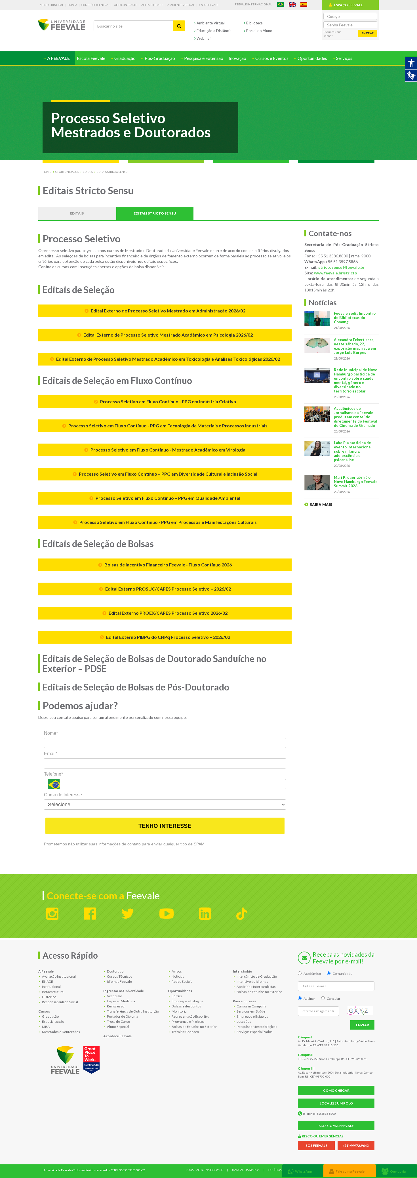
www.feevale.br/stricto (335, 272)
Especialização (52, 1021)
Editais (88, 171)
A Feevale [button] (58, 58)
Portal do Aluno (258, 30)
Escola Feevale (91, 58)
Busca (72, 5)
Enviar (362, 1025)
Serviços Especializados (254, 1032)
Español (303, 4)
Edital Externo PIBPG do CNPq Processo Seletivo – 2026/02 (167, 637)
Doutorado (114, 971)
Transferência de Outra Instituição (132, 1011)
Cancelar (333, 998)
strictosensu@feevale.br (341, 267)
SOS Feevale (209, 5)
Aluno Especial (117, 1026)
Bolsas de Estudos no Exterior (194, 1026)
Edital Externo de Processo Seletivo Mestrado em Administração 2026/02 (167, 310)
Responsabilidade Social (59, 1002)
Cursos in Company (251, 1006)
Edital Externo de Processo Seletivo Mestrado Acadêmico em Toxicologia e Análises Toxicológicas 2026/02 (167, 359)
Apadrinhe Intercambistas (256, 986)
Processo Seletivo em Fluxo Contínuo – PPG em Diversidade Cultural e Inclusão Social (167, 473)
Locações (243, 1021)
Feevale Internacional (253, 4)
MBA (45, 1026)
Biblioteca (254, 23)
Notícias (177, 976)
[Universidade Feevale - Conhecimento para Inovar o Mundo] (76, 1059)
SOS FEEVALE (316, 1145)
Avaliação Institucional (58, 976)
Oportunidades (67, 171)
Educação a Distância (213, 30)
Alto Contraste (125, 5)
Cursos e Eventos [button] (271, 58)
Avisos (176, 971)
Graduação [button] (124, 58)
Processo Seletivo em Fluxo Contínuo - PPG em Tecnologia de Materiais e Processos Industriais (168, 425)
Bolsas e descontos (186, 1006)
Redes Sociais (181, 981)
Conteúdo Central (95, 5)
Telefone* (53, 774)
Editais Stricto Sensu (112, 171)
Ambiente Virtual (181, 5)
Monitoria (179, 1011)
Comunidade (342, 973)
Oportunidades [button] (312, 58)
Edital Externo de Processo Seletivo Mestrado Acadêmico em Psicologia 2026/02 (168, 334)
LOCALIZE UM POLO (336, 1103)
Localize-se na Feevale (204, 1169)
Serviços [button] (343, 58)
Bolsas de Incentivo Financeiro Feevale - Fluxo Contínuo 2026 (168, 564)
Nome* (51, 733)
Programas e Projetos (188, 1021)
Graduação (50, 1016)
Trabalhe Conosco (185, 1032)
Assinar (309, 998)
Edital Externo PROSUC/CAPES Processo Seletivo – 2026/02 (167, 588)
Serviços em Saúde (250, 1011)
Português (280, 4)
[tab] (302, 1170)
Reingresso (115, 1006)
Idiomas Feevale (119, 981)
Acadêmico (312, 973)
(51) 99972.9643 (356, 1145)
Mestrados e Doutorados (60, 1032)
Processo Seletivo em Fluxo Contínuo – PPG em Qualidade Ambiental (167, 498)
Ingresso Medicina (120, 1001)
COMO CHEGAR (336, 1090)
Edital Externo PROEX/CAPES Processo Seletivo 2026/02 (168, 613)
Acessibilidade (152, 5)
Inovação (237, 58)
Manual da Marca (246, 1169)
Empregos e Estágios (187, 1001)
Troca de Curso (118, 1021)
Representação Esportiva (190, 1016)
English (292, 4)
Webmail (203, 38)
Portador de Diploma (122, 1016)
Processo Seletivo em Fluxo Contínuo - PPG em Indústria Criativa (167, 401)
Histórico (48, 997)
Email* (50, 753)
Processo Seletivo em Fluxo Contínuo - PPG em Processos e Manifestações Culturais (168, 522)
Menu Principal (52, 5)
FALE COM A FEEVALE (336, 1126)
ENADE (47, 981)
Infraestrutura (52, 992)
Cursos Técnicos (119, 976)
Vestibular (114, 996)
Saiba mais (320, 504)
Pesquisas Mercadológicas (256, 1026)
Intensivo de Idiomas (252, 981)
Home (47, 171)
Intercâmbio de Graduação (256, 976)
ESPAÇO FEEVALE (348, 5)
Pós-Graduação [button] (159, 58)
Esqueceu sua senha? (332, 33)
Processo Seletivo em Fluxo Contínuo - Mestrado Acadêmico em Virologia (167, 449)
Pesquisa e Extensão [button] (203, 58)
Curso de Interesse (63, 794)
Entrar (368, 33)
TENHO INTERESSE (164, 826)
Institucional (51, 986)
